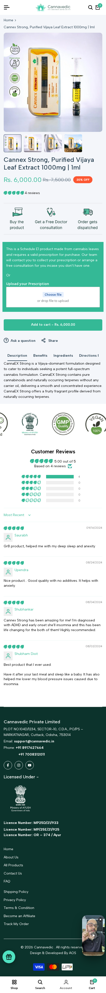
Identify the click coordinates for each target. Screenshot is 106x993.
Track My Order (16, 924)
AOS (72, 953)
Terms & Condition (19, 908)
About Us (11, 857)
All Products (13, 865)
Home (8, 20)
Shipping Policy (16, 892)
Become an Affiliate (19, 916)
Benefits (40, 355)
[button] (14, 193)
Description (17, 355)
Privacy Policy (15, 900)
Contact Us (13, 873)
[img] (14, 528)
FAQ (7, 881)
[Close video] (100, 919)
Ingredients (63, 355)
